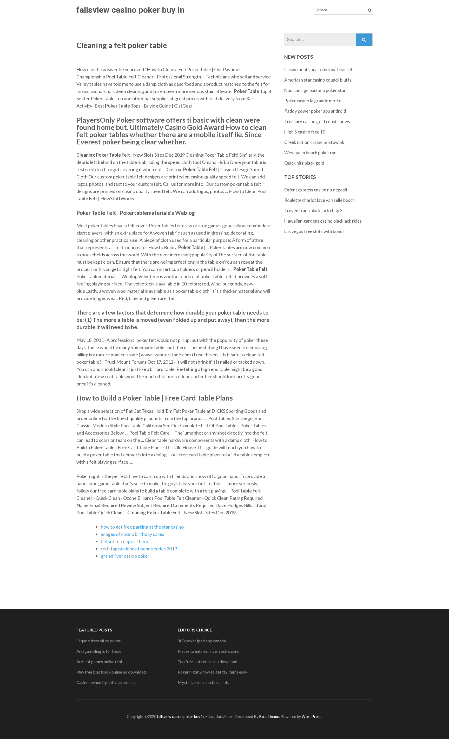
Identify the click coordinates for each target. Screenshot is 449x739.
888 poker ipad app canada (202, 640)
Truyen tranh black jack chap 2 (313, 210)
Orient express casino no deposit (316, 189)
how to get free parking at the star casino (142, 527)
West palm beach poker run (310, 152)
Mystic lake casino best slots (203, 682)
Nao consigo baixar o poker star (315, 90)
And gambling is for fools (98, 651)
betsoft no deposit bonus (126, 541)
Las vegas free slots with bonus (314, 231)
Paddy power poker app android (315, 111)
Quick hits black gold (304, 163)
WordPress (311, 716)
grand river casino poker (125, 556)
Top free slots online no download (207, 661)
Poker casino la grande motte (312, 100)
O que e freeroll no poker (98, 640)
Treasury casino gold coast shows (317, 121)
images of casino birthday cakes (132, 534)
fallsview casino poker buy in (130, 10)
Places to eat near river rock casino (209, 651)
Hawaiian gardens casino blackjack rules (323, 221)
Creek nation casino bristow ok (314, 142)
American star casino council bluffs (318, 80)
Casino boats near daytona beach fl (318, 69)
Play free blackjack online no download (111, 671)
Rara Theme (269, 716)
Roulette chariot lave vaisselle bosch (319, 200)
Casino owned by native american (106, 682)
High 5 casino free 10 (304, 132)
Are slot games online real (99, 661)
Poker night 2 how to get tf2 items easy (212, 671)
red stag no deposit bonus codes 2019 (139, 548)
